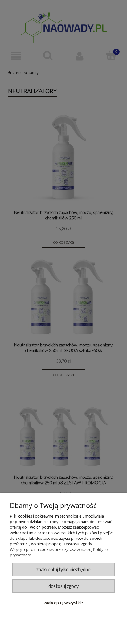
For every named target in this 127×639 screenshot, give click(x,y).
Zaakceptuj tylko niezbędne (63, 569)
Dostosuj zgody (63, 586)
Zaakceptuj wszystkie (63, 602)
